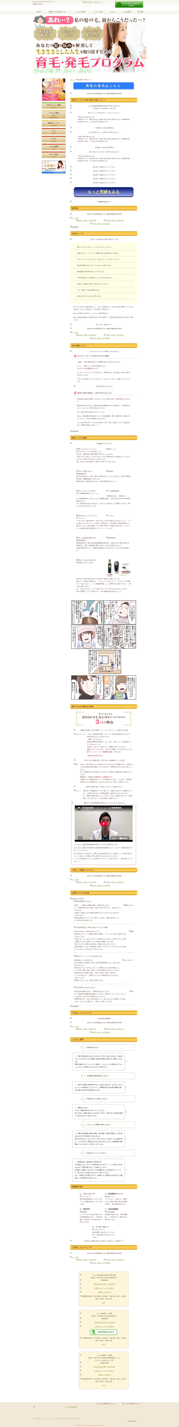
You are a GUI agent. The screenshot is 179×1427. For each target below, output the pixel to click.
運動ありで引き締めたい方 (57, 12)
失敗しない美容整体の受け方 (63, 1418)
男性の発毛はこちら (103, 85)
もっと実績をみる (104, 192)
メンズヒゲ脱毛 (80, 12)
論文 (108, 545)
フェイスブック (51, 1418)
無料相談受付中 (75, 1418)
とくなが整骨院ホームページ (39, 1418)
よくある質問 (126, 12)
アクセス (112, 12)
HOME (38, 12)
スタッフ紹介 (99, 12)
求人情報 (140, 12)
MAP (103, 1303)
